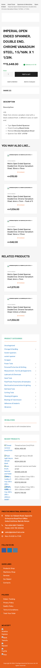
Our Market (7, 579)
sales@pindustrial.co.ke (14, 532)
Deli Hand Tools (9, 389)
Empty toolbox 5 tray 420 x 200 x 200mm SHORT (25, 488)
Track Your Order (9, 613)
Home (3, 4)
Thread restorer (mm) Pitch (24, 445)
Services (6, 576)
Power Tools (8, 363)
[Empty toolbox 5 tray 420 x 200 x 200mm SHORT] (8, 499)
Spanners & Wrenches (24, 4)
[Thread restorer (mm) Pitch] (8, 450)
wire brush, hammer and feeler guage (25, 467)
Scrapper (7, 360)
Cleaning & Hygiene (11, 396)
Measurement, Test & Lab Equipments (17, 371)
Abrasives (7, 407)
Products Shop (9, 568)
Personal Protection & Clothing (15, 367)
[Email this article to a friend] (26, 90)
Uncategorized (9, 345)
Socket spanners (10, 353)
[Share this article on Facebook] (14, 90)
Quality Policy (8, 606)
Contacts (6, 583)
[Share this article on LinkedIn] (22, 90)
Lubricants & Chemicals (12, 374)
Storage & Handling (11, 349)
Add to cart (26, 74)
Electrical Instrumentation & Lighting (17, 385)
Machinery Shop (9, 572)
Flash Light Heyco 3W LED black (24, 457)
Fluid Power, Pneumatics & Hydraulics (17, 382)
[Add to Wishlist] (33, 155)
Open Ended (11, 161)
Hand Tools (11, 4)
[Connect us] (4, 550)
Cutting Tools (9, 392)
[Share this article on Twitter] (18, 90)
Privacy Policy (8, 603)
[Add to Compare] (33, 159)
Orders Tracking (9, 599)
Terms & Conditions (10, 610)
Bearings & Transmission (13, 400)
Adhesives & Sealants (12, 403)
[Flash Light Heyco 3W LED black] (8, 463)
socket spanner (9, 356)
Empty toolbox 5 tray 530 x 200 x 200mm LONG (25, 478)
